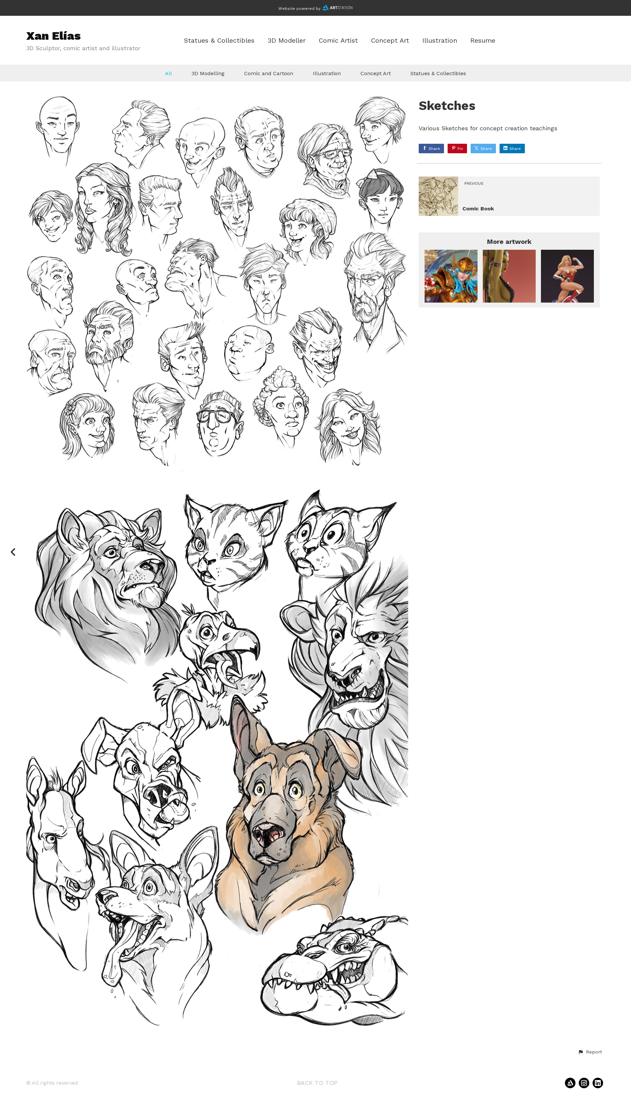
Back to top (317, 1082)
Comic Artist (338, 40)
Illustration (439, 40)
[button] (590, 1052)
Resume (482, 40)
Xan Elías (53, 36)
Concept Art (390, 40)
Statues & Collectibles (219, 40)
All (168, 73)
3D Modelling (208, 73)
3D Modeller (287, 40)
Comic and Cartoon (268, 73)
